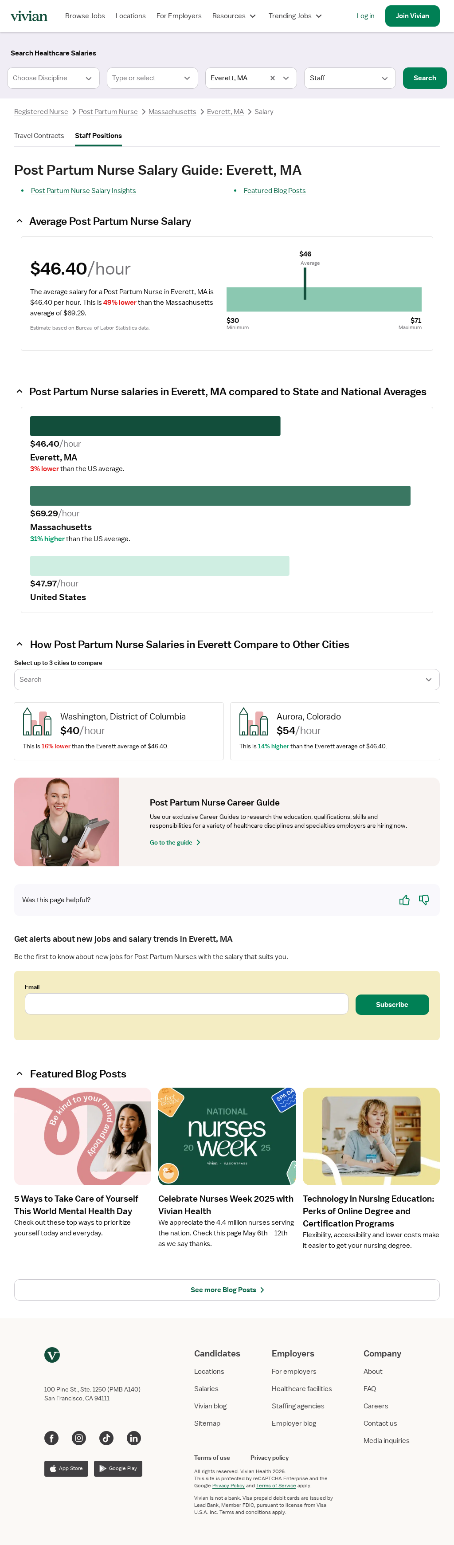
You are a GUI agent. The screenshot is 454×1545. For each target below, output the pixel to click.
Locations (131, 16)
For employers (294, 1371)
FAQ (370, 1388)
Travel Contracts (39, 135)
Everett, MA (225, 111)
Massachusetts (172, 111)
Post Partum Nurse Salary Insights (83, 190)
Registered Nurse (41, 111)
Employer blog (294, 1423)
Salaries (206, 1388)
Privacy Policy (228, 1485)
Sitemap (207, 1423)
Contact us (380, 1423)
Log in (366, 16)
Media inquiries (387, 1440)
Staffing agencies (298, 1406)
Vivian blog (210, 1406)
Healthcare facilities (302, 1388)
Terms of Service (276, 1485)
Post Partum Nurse (108, 111)
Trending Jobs (290, 16)
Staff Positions (98, 135)
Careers (376, 1406)
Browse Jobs (85, 16)
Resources (229, 16)
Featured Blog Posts (275, 190)
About (373, 1371)
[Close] (355, 51)
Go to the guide (171, 842)
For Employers (179, 16)
